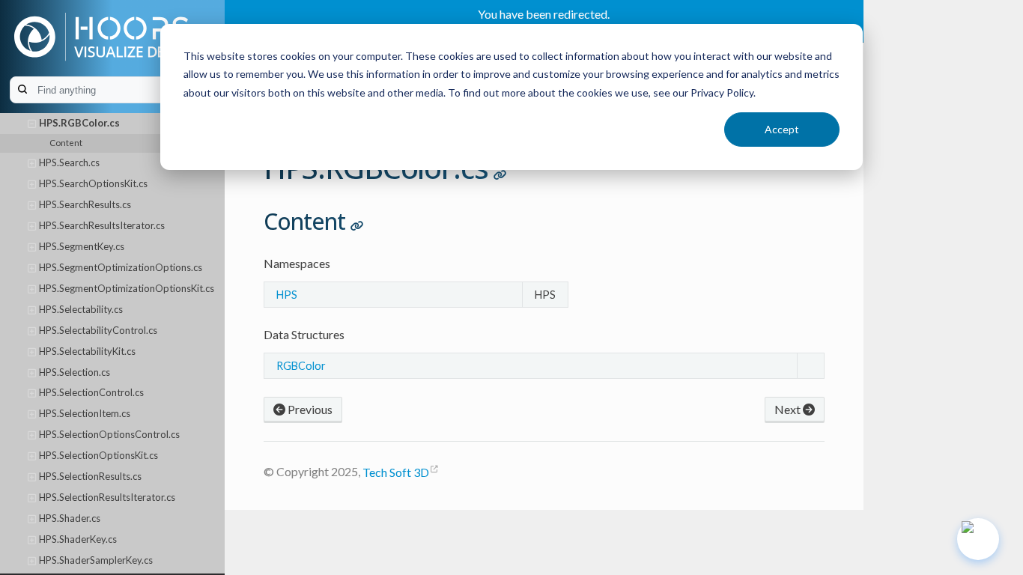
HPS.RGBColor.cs (79, 123)
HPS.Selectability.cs (81, 309)
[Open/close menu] (32, 123)
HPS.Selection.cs (74, 372)
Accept (782, 129)
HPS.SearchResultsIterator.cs (102, 225)
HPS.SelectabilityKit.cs (87, 351)
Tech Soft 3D (395, 472)
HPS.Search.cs (69, 162)
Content (65, 142)
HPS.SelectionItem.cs (84, 413)
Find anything (120, 90)
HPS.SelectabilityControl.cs (98, 330)
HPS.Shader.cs (69, 518)
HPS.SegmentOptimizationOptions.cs (120, 267)
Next (788, 409)
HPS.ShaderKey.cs (78, 539)
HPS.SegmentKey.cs (81, 246)
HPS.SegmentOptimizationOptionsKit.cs (126, 288)
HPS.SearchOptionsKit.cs (93, 183)
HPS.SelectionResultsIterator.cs (107, 497)
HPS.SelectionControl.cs (91, 392)
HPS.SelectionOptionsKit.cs (98, 455)
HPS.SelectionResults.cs (90, 476)
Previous (309, 409)
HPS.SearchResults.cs (85, 204)
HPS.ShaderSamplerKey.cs (96, 560)
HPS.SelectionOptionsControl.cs (109, 434)
